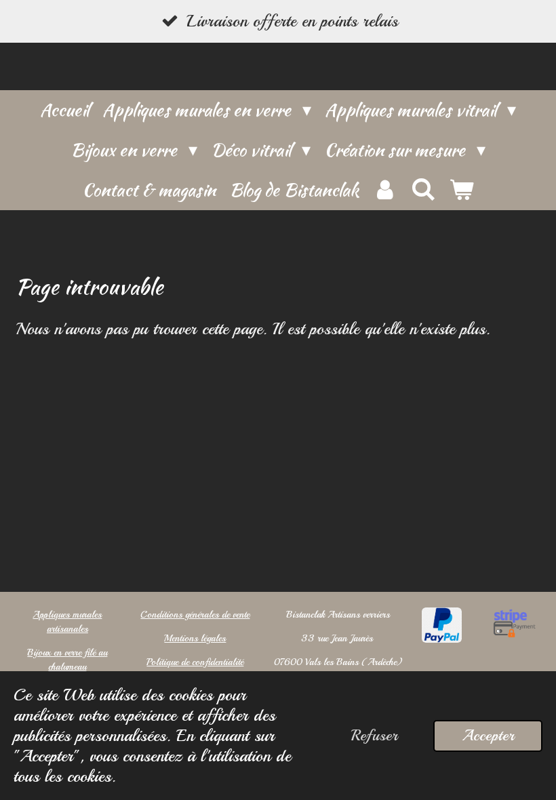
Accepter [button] (488, 735)
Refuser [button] (374, 735)
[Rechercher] (423, 189)
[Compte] (384, 190)
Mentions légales (195, 638)
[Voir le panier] (461, 190)
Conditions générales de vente (195, 614)
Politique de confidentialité (194, 662)
